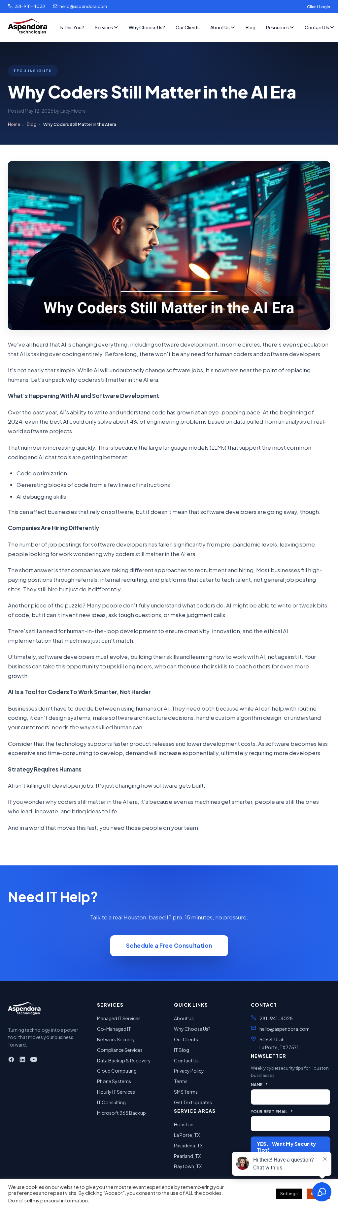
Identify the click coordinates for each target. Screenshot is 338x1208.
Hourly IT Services (116, 1092)
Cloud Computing (117, 1071)
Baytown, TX (188, 1166)
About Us (220, 27)
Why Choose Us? (147, 27)
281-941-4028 (30, 6)
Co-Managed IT (114, 1029)
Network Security (116, 1039)
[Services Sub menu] (116, 27)
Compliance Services (120, 1050)
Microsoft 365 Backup (121, 1113)
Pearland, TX (187, 1156)
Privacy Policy (189, 1071)
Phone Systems (114, 1081)
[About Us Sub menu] (232, 27)
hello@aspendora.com (83, 6)
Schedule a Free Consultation (169, 945)
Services (104, 27)
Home (14, 124)
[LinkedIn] (22, 1060)
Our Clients (188, 27)
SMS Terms (186, 1092)
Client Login (318, 6)
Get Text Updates (193, 1102)
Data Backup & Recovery (124, 1060)
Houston (183, 1124)
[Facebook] (11, 1060)
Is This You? (72, 27)
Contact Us (317, 27)
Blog (250, 27)
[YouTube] (33, 1060)
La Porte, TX (187, 1135)
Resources (277, 27)
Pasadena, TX (188, 1145)
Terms (180, 1081)
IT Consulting (111, 1102)
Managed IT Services (119, 1018)
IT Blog (181, 1050)
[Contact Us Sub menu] (332, 27)
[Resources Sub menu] (291, 27)
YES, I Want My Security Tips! (286, 1146)
